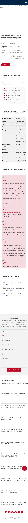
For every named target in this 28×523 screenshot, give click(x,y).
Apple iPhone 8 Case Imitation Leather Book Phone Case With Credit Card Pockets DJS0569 (13, 406)
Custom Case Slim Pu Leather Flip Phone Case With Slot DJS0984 (12, 430)
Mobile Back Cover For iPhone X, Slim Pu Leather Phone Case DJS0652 (13, 504)
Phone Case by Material (18, 383)
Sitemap (16, 520)
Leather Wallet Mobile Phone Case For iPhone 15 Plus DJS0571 (13, 455)
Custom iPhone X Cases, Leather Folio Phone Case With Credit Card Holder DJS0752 (13, 479)
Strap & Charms (6, 383)
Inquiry (5, 64)
